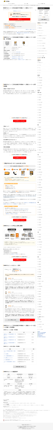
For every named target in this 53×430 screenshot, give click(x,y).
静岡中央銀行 (40, 187)
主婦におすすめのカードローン (42, 50)
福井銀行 (39, 169)
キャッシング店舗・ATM (41, 3)
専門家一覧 (28, 426)
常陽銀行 (39, 129)
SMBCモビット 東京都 (17, 5)
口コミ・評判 (26, 3)
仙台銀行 (39, 112)
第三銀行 (39, 212)
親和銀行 (39, 291)
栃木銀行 (39, 142)
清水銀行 (39, 192)
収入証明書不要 (47, 10)
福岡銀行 (39, 278)
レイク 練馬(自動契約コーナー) (8, 359)
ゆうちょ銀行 (40, 85)
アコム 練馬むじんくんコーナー (8, 357)
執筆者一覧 (31, 426)
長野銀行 (39, 177)
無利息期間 (46, 11)
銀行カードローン (41, 30)
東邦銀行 (39, 122)
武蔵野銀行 (40, 147)
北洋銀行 (39, 97)
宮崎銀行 (39, 304)
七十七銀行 (40, 107)
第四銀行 (39, 156)
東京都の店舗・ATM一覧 (19, 366)
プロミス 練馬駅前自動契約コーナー (9, 355)
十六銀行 (39, 182)
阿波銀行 (39, 269)
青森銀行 (39, 99)
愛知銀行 (39, 197)
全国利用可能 (41, 13)
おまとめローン (40, 40)
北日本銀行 (40, 104)
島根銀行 (39, 236)
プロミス (39, 70)
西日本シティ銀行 (41, 281)
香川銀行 (39, 271)
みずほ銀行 (40, 82)
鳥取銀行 (39, 239)
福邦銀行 (39, 224)
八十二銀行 (40, 174)
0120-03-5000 (26, 180)
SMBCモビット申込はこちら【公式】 (12, 213)
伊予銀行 (39, 266)
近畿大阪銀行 (40, 217)
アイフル (39, 65)
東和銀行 (39, 134)
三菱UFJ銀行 (40, 77)
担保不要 (40, 11)
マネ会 (4, 5)
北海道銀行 (40, 94)
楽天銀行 (39, 319)
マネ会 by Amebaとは (20, 426)
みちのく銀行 (40, 102)
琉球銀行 (39, 314)
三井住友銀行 (40, 80)
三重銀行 (39, 204)
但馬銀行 (39, 219)
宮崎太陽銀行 (40, 306)
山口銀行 (39, 254)
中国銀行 (39, 234)
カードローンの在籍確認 (41, 48)
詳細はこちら (20, 19)
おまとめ (40, 15)
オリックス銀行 (40, 329)
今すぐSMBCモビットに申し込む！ (19, 120)
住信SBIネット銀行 (41, 324)
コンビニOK (46, 15)
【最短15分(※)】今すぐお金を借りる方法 (22, 32)
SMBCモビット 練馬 (23, 5)
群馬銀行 (39, 137)
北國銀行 (39, 164)
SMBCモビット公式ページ (22, 59)
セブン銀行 (40, 321)
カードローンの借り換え (41, 43)
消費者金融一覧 (5, 400)
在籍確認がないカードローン (42, 35)
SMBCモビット (11, 5)
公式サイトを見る (27, 319)
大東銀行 (39, 117)
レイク (39, 72)
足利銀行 (39, 139)
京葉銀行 (39, 144)
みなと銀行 (40, 227)
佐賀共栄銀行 (40, 286)
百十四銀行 (40, 274)
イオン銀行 (40, 326)
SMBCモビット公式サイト (15, 254)
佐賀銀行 (39, 283)
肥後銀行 (39, 296)
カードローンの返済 (41, 45)
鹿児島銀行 (40, 301)
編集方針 (35, 426)
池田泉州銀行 (40, 214)
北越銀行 (39, 159)
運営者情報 (24, 426)
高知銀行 (39, 261)
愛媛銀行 (39, 264)
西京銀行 (39, 252)
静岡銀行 (39, 184)
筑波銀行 (39, 132)
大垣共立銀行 (40, 179)
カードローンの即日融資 (41, 38)
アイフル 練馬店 (6, 353)
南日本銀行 (40, 309)
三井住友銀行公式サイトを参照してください (17, 56)
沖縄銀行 (39, 311)
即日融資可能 (41, 10)
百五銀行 (39, 209)
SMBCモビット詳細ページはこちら (31, 29)
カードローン (7, 5)
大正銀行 (39, 222)
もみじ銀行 (40, 244)
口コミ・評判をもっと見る (12, 319)
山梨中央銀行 (40, 172)
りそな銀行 (40, 87)
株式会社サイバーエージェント (19, 420)
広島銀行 (39, 249)
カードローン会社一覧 (11, 3)
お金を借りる (40, 25)
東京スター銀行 (40, 152)
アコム (39, 67)
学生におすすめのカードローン (42, 53)
